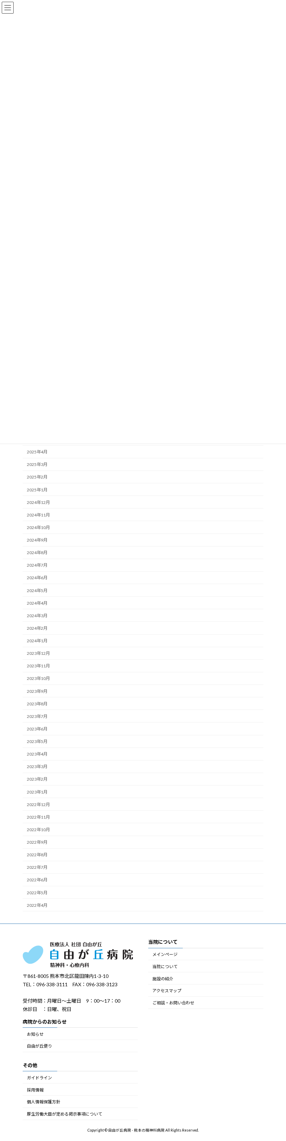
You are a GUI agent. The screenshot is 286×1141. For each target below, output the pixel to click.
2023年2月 (37, 779)
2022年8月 (37, 854)
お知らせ (35, 1034)
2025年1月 (37, 489)
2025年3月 (37, 464)
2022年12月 (38, 804)
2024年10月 (38, 527)
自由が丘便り (39, 1046)
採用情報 (35, 1090)
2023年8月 (37, 703)
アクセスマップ (166, 991)
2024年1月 (37, 640)
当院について (165, 966)
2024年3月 (37, 615)
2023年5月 (37, 741)
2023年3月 (37, 766)
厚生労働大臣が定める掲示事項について (64, 1114)
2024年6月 (37, 577)
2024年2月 (37, 628)
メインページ (165, 954)
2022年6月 (37, 879)
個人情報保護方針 (43, 1102)
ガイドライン (39, 1077)
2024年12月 (38, 502)
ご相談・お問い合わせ (173, 1002)
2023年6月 (37, 729)
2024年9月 (37, 540)
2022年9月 (37, 842)
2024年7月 (37, 565)
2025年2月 (37, 477)
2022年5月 (37, 892)
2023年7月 (37, 716)
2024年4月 (37, 603)
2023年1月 (37, 792)
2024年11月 (38, 515)
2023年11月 (38, 665)
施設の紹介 (162, 978)
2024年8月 (37, 552)
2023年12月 (38, 653)
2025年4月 (37, 451)
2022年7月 (37, 867)
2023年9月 (37, 691)
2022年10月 (38, 829)
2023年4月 (37, 754)
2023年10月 (38, 678)
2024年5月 (37, 590)
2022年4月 (37, 905)
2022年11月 (38, 817)
